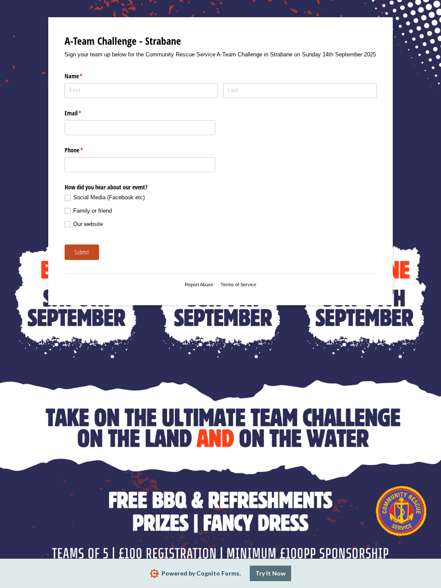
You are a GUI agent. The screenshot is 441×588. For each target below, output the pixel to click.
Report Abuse (199, 284)
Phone (84, 150)
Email (83, 113)
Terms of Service (238, 284)
